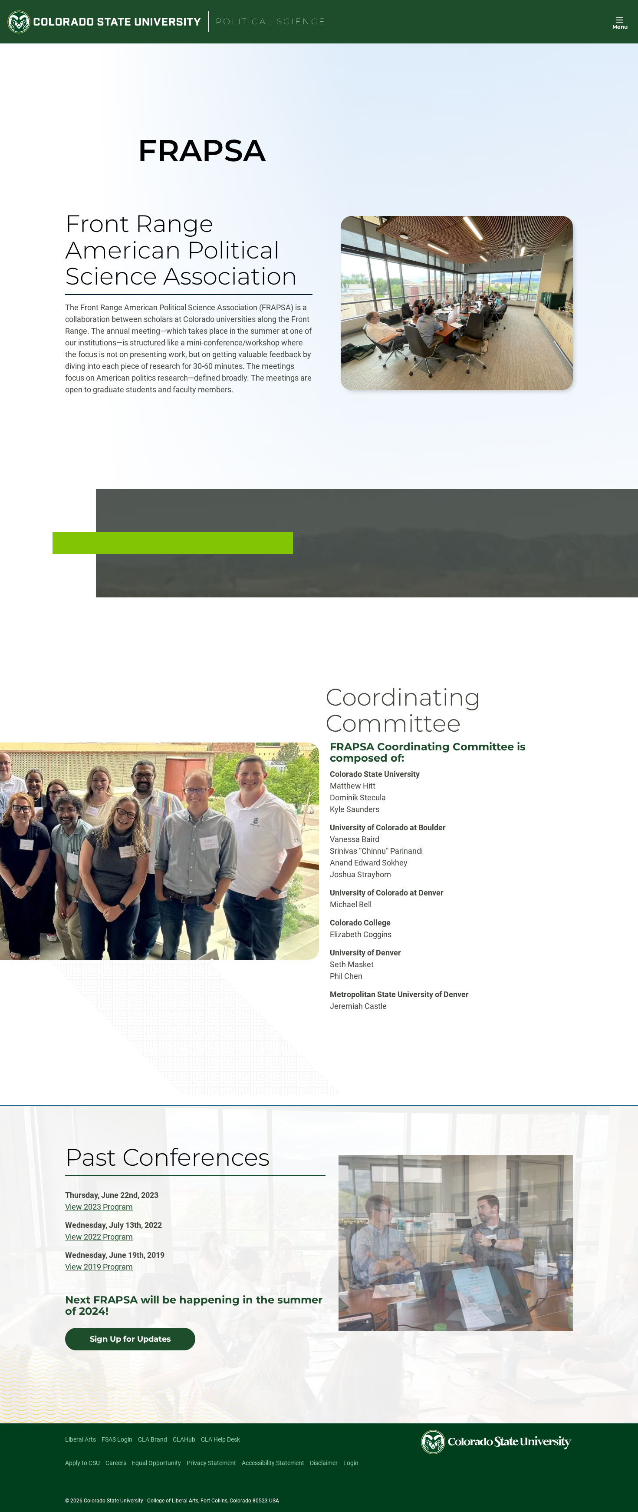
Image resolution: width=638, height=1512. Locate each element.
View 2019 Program (99, 1266)
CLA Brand (152, 1439)
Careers (115, 1462)
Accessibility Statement (273, 1462)
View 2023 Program (99, 1206)
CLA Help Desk (220, 1439)
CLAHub (184, 1439)
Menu (620, 26)
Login (350, 1462)
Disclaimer (324, 1462)
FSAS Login (117, 1439)
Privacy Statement (211, 1462)
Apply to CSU (82, 1462)
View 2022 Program (99, 1236)
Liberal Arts (80, 1439)
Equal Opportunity (156, 1462)
